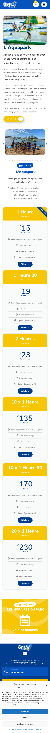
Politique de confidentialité (32, 730)
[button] (46, 686)
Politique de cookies (15, 730)
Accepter (25, 711)
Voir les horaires (25, 630)
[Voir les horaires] (25, 620)
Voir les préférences (25, 724)
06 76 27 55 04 (18, 672)
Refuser (25, 718)
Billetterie (25, 264)
